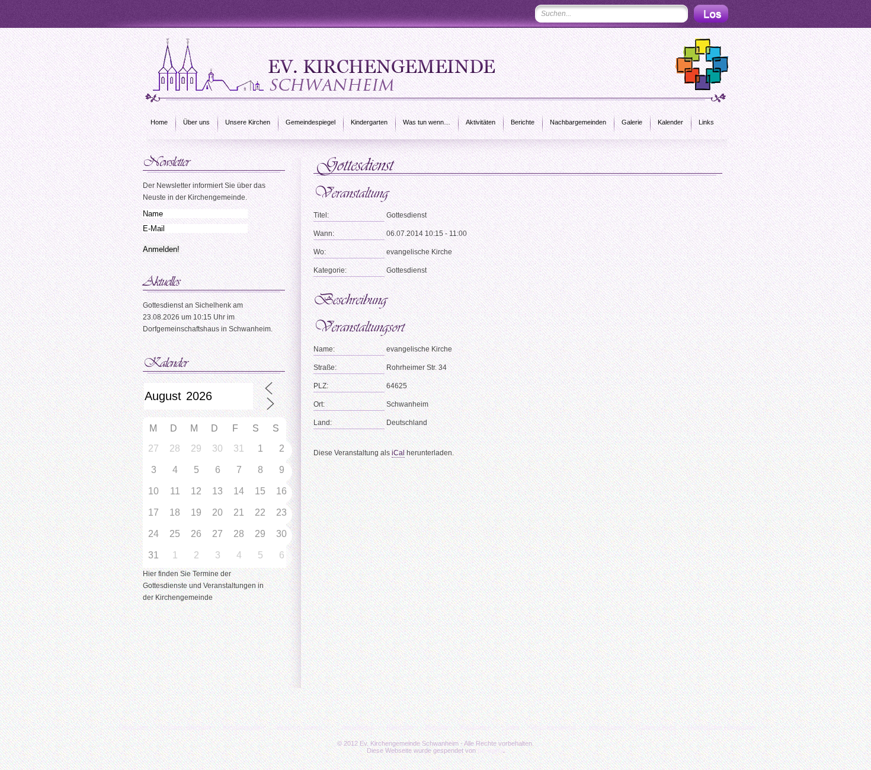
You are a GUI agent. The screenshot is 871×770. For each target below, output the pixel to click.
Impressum (606, 728)
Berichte (522, 122)
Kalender (670, 122)
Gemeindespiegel (310, 122)
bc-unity (490, 750)
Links (706, 122)
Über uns (196, 122)
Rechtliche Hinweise (721, 728)
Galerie (632, 122)
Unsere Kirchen (247, 122)
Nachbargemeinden (578, 122)
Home (159, 122)
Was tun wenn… (426, 122)
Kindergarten (369, 122)
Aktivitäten (480, 122)
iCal (398, 453)
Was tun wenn (554, 728)
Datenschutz (656, 728)
